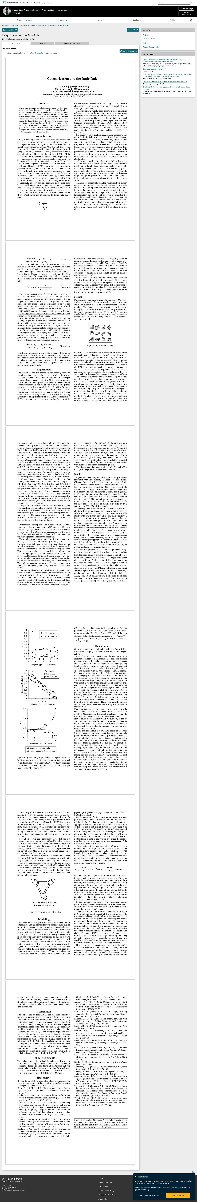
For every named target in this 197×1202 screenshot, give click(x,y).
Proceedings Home (24, 20)
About (100, 20)
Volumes (63, 20)
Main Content (11, 48)
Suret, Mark (19, 39)
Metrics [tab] (43, 44)
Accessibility (102, 1199)
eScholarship (6, 25)
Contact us (137, 20)
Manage (186, 13)
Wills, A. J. (10, 39)
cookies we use (176, 1187)
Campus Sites (103, 1187)
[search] (192, 2)
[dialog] (164, 1187)
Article (145, 35)
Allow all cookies (178, 1196)
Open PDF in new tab (130, 51)
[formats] (16, 30)
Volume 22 (68, 25)
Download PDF (8, 30)
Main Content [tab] (16, 44)
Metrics (146, 43)
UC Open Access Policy (106, 1191)
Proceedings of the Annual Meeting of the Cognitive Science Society (41, 25)
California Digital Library (9, 1187)
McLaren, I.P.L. (29, 39)
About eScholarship (105, 1182)
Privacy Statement (144, 1187)
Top (193, 1172)
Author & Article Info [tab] (72, 44)
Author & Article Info (151, 47)
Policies (173, 20)
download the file (41, 53)
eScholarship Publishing (106, 1195)
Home (100, 1178)
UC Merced (16, 13)
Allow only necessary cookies (149, 1196)
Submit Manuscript (186, 9)
